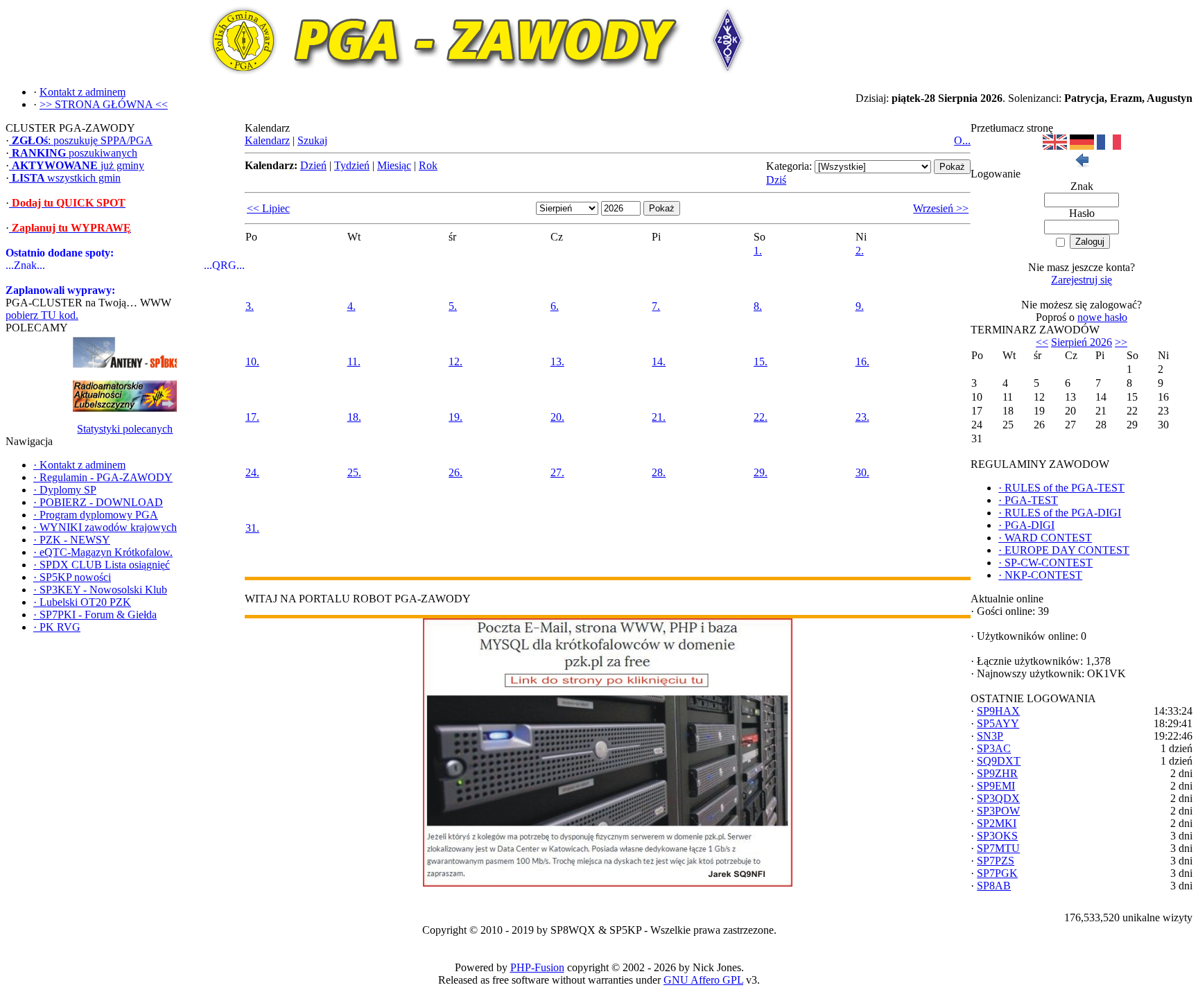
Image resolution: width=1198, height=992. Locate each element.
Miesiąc (394, 165)
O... (962, 140)
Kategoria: (789, 166)
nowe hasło (1102, 317)
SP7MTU (998, 848)
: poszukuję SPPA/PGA (82, 140)
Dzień (313, 165)
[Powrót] (1081, 164)
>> (1121, 342)
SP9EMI (996, 786)
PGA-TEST (1028, 500)
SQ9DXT (999, 761)
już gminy (78, 165)
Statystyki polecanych (125, 429)
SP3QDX (998, 798)
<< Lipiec (268, 208)
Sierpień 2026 (1081, 342)
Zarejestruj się (1081, 280)
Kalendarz (267, 140)
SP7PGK (997, 873)
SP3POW (998, 811)
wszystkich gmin (66, 178)
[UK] (1055, 146)
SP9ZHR (997, 773)
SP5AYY (998, 723)
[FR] (1109, 146)
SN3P (990, 736)
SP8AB (994, 885)
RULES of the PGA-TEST (1061, 488)
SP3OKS (997, 836)
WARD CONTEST (1045, 537)
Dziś (776, 180)
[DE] (1082, 146)
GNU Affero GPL (703, 980)
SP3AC (994, 748)
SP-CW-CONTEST (1045, 562)
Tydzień (352, 165)
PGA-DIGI (1026, 525)
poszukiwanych (74, 153)
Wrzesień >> (941, 208)
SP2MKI (996, 823)
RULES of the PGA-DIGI (1059, 513)
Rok (428, 165)
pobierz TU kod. (42, 315)
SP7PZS (995, 861)
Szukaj (312, 140)
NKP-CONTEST (1040, 575)
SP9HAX (998, 711)
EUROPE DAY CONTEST (1063, 550)
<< (1042, 342)
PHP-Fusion (537, 967)
